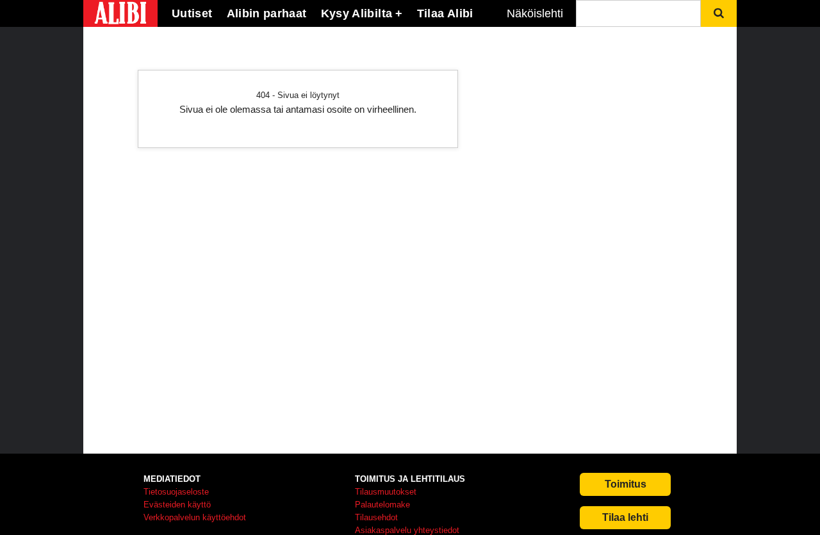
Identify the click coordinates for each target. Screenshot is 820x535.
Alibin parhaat (267, 13)
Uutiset (192, 13)
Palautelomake (382, 504)
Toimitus (625, 484)
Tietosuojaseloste (176, 492)
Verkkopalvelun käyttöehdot (195, 517)
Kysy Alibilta (357, 13)
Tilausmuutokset (385, 492)
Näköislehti (535, 13)
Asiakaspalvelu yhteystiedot (407, 530)
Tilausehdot (376, 517)
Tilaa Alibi (445, 13)
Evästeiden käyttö (177, 504)
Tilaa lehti (625, 517)
